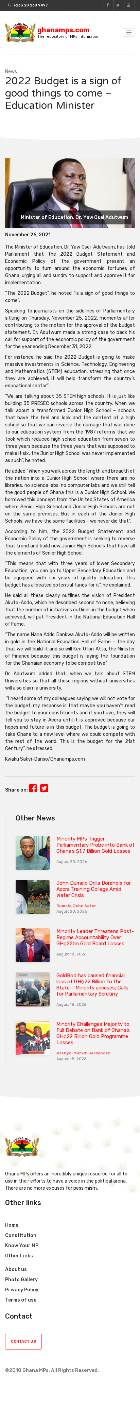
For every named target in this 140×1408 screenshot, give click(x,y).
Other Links (19, 1256)
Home (11, 1225)
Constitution (20, 1235)
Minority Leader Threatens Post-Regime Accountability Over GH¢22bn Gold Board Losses (95, 937)
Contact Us (23, 1341)
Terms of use (20, 1300)
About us (16, 1269)
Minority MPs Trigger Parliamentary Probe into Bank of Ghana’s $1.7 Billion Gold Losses (95, 845)
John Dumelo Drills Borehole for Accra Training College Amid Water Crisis (93, 889)
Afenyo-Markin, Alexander (83, 1053)
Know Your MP (21, 1246)
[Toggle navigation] (129, 32)
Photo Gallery (21, 1280)
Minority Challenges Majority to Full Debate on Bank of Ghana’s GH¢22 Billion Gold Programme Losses (93, 1033)
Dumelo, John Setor (76, 906)
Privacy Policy (21, 1290)
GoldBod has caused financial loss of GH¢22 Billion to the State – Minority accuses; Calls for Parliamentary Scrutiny (92, 984)
